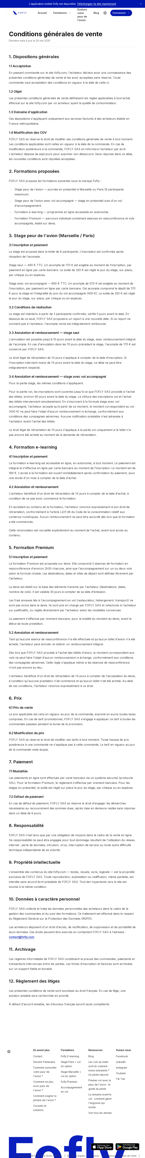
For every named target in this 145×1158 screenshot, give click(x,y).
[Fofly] (20, 13)
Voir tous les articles (100, 1112)
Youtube (121, 1073)
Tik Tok (120, 1078)
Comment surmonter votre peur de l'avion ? (45, 1072)
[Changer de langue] (105, 13)
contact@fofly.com (21, 937)
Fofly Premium (69, 1081)
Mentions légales (76, 1155)
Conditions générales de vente (120, 1155)
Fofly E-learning (70, 1056)
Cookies (94, 1155)
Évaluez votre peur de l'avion (82, 14)
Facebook (122, 1056)
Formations (60, 12)
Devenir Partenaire (44, 1061)
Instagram (121, 1067)
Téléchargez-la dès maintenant (96, 3)
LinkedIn (121, 1061)
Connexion (119, 12)
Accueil (42, 12)
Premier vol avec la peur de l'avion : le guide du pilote (99, 1084)
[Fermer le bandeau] (141, 4)
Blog (96, 12)
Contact (37, 1056)
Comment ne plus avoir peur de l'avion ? (43, 1086)
